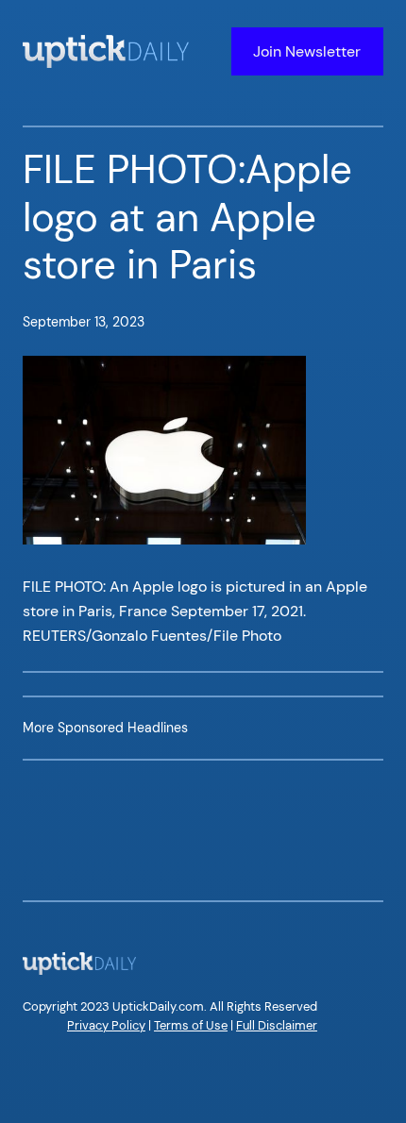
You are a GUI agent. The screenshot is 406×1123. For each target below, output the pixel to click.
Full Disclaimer (276, 1025)
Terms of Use (191, 1025)
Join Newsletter (307, 51)
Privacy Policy (106, 1025)
